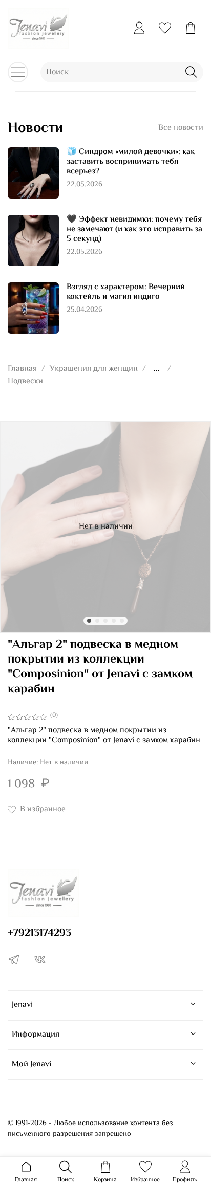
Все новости (180, 128)
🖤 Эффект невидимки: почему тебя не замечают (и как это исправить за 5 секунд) (134, 229)
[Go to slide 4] (114, 621)
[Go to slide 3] (105, 621)
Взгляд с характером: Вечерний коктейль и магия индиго (126, 292)
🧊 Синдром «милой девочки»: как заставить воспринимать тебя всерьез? (131, 162)
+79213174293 (39, 933)
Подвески (25, 381)
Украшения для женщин (94, 369)
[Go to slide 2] (97, 621)
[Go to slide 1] (89, 621)
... (157, 369)
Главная (22, 369)
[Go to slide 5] (122, 621)
